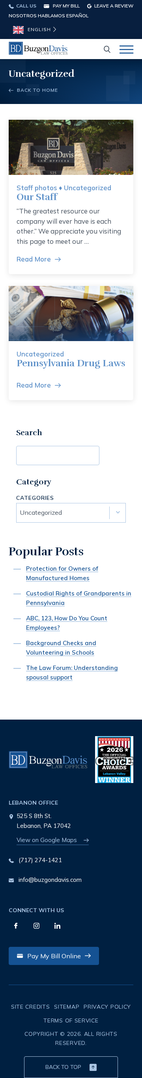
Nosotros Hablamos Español (48, 16)
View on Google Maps (47, 840)
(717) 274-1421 (40, 860)
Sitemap (66, 1006)
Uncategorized (87, 188)
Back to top (63, 1067)
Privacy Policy (107, 1006)
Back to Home (36, 90)
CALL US (25, 6)
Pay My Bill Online (54, 956)
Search (119, 455)
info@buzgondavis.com (50, 879)
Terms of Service (70, 1020)
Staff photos (37, 188)
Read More (34, 259)
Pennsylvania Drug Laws (71, 363)
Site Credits (30, 1006)
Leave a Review (113, 6)
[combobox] (71, 513)
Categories (35, 498)
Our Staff (37, 197)
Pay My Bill (66, 6)
